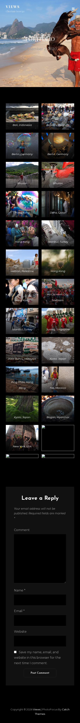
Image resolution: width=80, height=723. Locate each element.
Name (19, 590)
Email (19, 611)
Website (20, 631)
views (13, 6)
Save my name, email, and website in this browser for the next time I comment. (37, 657)
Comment (22, 530)
